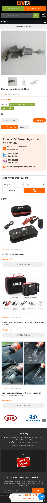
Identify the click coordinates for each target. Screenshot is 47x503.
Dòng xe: (4, 104)
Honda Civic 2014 (7, 108)
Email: (8, 167)
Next (44, 420)
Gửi (38, 490)
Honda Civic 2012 (15, 104)
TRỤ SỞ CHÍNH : (11, 437)
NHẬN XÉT (23, 127)
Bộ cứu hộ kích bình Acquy (13, 254)
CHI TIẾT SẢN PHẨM (9, 127)
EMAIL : (15, 445)
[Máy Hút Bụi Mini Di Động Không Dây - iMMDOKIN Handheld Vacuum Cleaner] (23, 385)
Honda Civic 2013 (28, 104)
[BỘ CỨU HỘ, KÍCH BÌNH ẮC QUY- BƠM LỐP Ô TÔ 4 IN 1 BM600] (23, 314)
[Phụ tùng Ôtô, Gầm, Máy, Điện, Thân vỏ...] (23, 4)
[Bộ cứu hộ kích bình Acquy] (23, 246)
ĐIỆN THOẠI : (15, 442)
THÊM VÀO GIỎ (11, 120)
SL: (2, 114)
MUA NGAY (39, 120)
